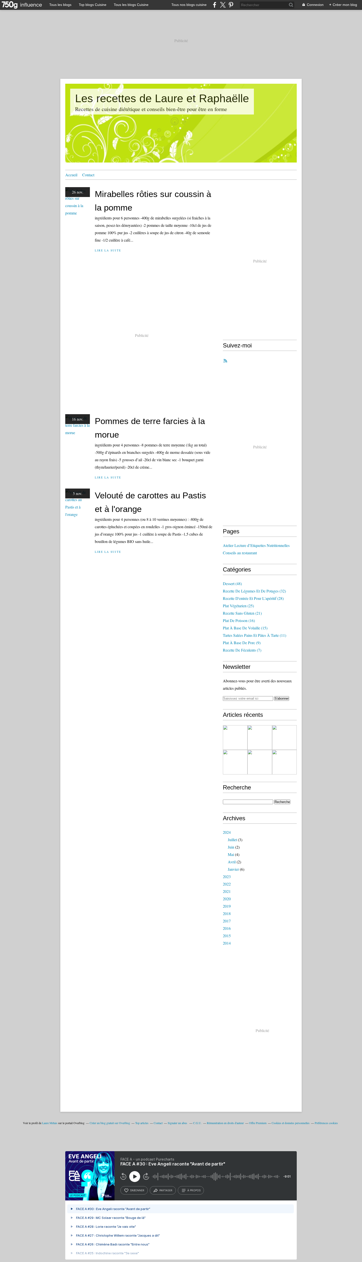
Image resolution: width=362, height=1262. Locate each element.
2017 (227, 920)
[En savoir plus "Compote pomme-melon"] (259, 737)
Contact (88, 174)
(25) (238, 605)
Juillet (232, 839)
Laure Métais (49, 1123)
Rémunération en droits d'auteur (225, 1123)
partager (165, 1190)
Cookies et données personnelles (291, 1123)
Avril (232, 861)
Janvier (233, 869)
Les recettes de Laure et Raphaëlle (162, 98)
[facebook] (215, 5)
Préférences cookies (326, 1123)
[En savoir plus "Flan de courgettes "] (284, 762)
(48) (232, 583)
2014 (227, 943)
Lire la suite (108, 250)
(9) (242, 642)
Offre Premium (257, 1123)
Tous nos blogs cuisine (189, 5)
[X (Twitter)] (223, 5)
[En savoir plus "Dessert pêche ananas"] (235, 737)
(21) (242, 613)
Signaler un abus (178, 1123)
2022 (227, 883)
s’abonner (137, 1190)
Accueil (71, 174)
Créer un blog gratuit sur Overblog (110, 1123)
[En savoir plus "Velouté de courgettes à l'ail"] (259, 762)
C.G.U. (197, 1123)
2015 (227, 935)
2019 (227, 906)
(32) (254, 590)
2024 (227, 832)
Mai (231, 854)
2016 (227, 928)
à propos (193, 1190)
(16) (239, 620)
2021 (227, 891)
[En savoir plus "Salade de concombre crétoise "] (284, 737)
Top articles (141, 1123)
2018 (227, 913)
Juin (231, 847)
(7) (242, 650)
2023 (227, 876)
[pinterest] (231, 5)
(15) (245, 627)
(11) (254, 635)
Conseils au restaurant (240, 552)
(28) (253, 598)
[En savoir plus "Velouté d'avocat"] (235, 762)
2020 (227, 898)
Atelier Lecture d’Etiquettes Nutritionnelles (256, 545)
